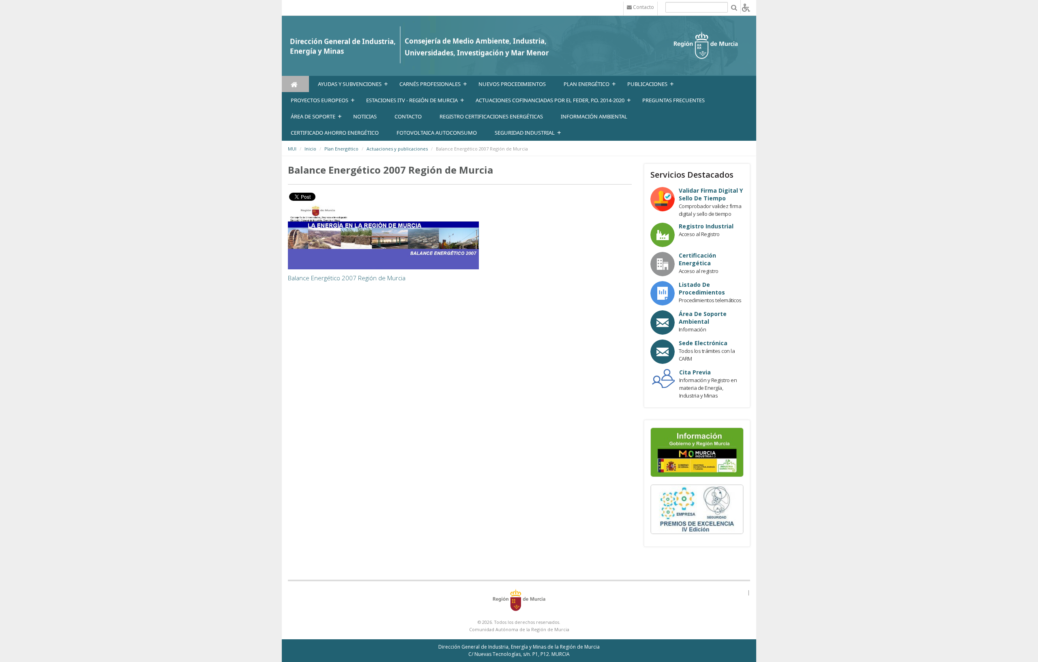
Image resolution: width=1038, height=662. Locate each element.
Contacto (408, 116)
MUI (292, 149)
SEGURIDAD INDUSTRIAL (525, 132)
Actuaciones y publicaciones (397, 149)
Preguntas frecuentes (673, 100)
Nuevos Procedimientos (512, 84)
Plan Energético (586, 84)
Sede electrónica (703, 343)
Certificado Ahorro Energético (335, 132)
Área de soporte (313, 116)
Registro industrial (706, 226)
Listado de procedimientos (702, 288)
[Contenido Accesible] (746, 7)
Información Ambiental (594, 116)
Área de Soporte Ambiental (703, 317)
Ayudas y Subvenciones (350, 84)
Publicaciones (647, 84)
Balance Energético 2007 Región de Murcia (346, 278)
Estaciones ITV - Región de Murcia (412, 100)
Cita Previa (695, 372)
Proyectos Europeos (319, 100)
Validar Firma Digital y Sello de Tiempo (711, 194)
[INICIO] (295, 84)
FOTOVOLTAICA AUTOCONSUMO (437, 132)
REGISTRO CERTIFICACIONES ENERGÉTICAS (491, 116)
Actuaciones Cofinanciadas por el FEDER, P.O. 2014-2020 (550, 100)
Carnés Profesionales (430, 84)
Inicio (310, 149)
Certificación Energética (697, 259)
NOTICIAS (365, 116)
